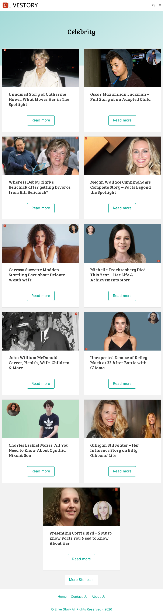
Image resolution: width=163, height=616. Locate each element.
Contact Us (79, 597)
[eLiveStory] (20, 5)
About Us (98, 597)
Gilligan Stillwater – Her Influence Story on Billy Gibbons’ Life (114, 450)
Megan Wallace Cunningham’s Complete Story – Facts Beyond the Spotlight (120, 187)
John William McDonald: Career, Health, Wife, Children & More (39, 362)
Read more (40, 120)
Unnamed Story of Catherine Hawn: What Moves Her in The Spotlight (39, 99)
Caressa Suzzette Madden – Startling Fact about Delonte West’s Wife (37, 275)
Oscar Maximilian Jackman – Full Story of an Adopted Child (120, 96)
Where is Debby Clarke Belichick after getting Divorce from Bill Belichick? (39, 187)
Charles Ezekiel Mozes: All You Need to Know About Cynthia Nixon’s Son (39, 450)
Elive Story (63, 609)
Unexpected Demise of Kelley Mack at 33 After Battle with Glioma (118, 362)
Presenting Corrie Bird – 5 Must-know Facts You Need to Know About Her (80, 538)
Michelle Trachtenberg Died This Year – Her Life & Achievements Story (118, 275)
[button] (153, 5)
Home (62, 597)
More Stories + (81, 580)
